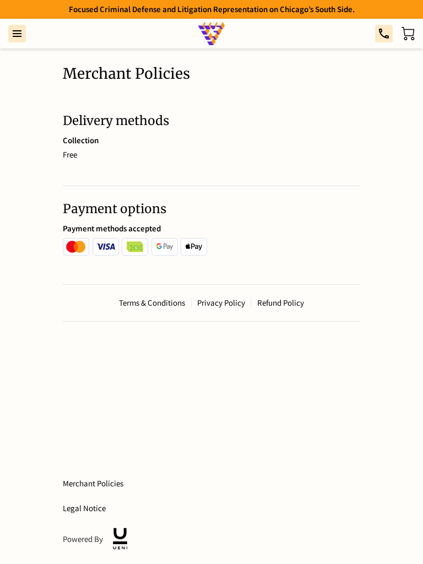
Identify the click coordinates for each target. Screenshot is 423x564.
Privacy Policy (221, 303)
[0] (408, 33)
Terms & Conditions (152, 303)
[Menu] (17, 33)
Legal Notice (84, 508)
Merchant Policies (93, 483)
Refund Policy (280, 303)
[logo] (120, 539)
